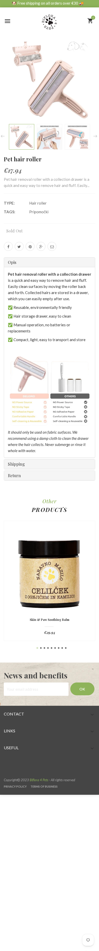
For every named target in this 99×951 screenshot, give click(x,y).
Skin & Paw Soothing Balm (49, 619)
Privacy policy (15, 786)
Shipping (16, 464)
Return (14, 475)
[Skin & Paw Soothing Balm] (49, 571)
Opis (12, 262)
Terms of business (44, 786)
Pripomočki (38, 211)
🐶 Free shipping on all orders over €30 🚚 (48, 3)
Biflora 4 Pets (39, 780)
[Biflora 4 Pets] (49, 18)
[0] (90, 21)
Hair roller (38, 203)
